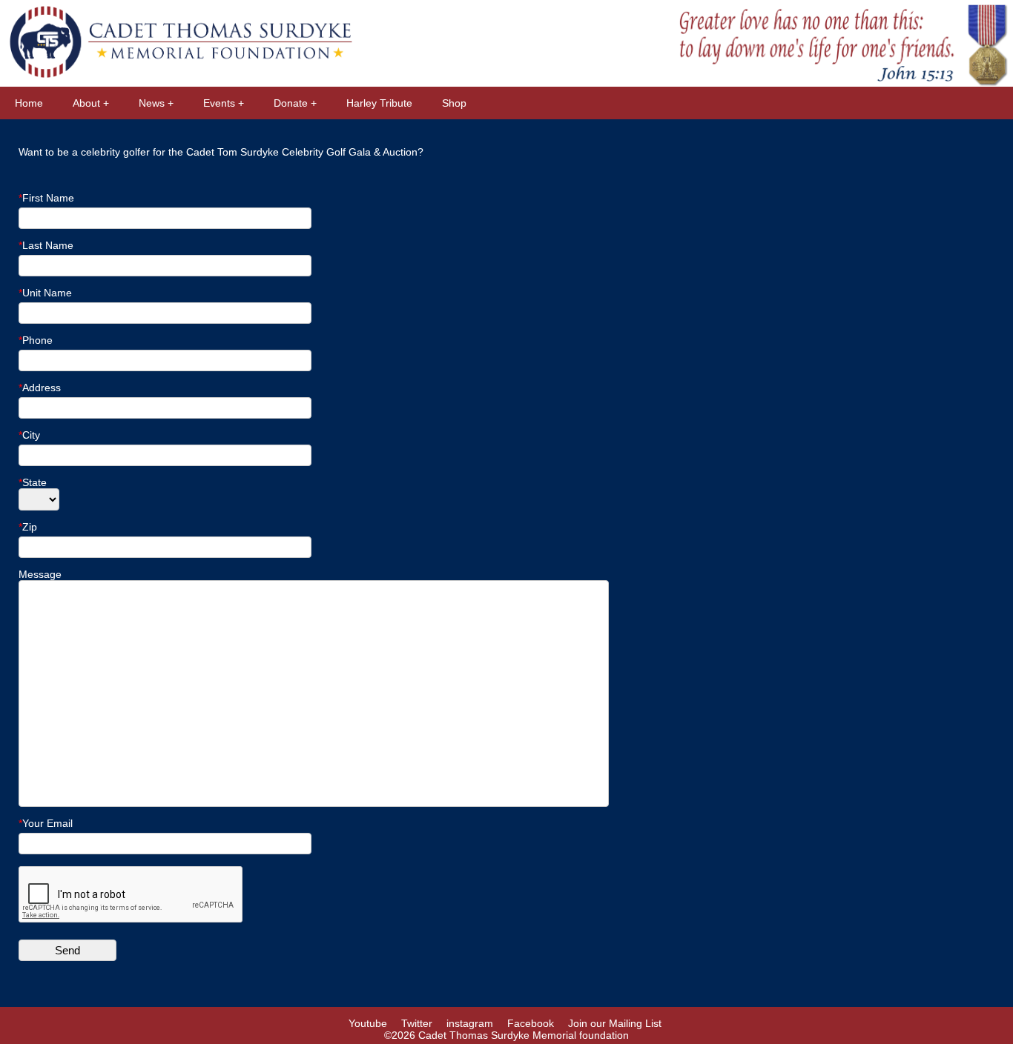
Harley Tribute (379, 103)
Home (29, 103)
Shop (454, 103)
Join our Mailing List (614, 1023)
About (86, 103)
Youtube (368, 1023)
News (152, 103)
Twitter (416, 1023)
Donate (291, 103)
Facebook (530, 1023)
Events (219, 103)
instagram (469, 1023)
